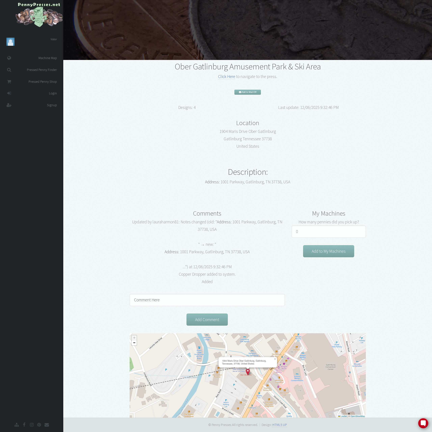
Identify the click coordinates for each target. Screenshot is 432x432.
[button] (248, 372)
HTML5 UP (279, 425)
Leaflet (343, 416)
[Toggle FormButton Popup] (423, 423)
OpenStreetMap (357, 416)
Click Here (226, 76)
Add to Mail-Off (248, 92)
